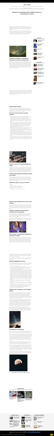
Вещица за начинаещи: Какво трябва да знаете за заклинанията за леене (18, 432)
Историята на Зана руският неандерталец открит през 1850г (40, 65)
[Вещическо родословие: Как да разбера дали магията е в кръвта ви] (21, 394)
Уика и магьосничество (23, 6)
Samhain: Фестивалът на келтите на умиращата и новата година (40, 69)
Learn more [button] (23, 434)
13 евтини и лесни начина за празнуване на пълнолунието (40, 41)
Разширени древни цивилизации (37, 6)
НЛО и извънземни (14, 372)
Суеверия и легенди (14, 6)
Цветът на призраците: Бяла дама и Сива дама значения (28, 420)
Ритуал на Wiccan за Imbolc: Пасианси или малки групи (12, 398)
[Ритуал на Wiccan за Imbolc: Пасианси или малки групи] (13, 394)
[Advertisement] (20, 20)
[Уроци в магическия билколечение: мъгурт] (29, 394)
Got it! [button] (51, 434)
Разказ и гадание (20, 372)
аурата (29, 6)
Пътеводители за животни (26, 372)
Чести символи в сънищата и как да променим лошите (27, 426)
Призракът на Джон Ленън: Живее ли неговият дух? (40, 54)
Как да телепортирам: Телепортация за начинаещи (40, 44)
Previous (8, 394)
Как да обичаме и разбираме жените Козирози (40, 426)
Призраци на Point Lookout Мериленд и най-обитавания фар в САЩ (40, 73)
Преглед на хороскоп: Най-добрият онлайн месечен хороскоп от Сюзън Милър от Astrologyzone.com (14, 425)
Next (33, 394)
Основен (22, 10)
